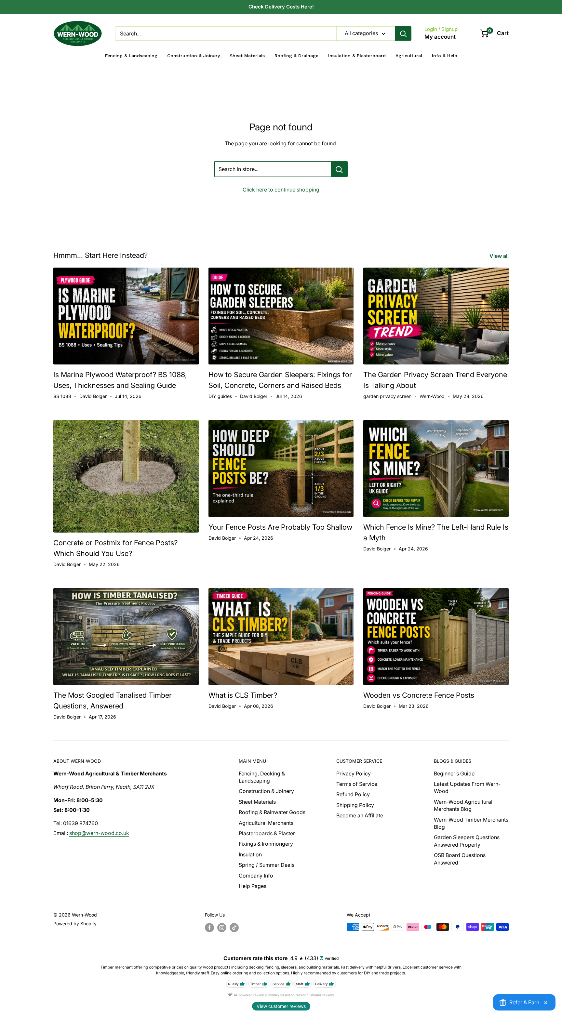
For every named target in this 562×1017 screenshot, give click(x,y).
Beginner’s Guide (454, 773)
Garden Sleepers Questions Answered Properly (467, 841)
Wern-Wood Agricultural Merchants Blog (463, 805)
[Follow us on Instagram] (221, 927)
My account (440, 36)
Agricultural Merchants (266, 823)
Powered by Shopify (75, 923)
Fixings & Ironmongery (266, 843)
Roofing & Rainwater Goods (272, 812)
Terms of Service (356, 784)
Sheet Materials (257, 802)
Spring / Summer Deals (266, 865)
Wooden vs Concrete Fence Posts (418, 695)
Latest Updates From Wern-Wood (467, 787)
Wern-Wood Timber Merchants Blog (471, 823)
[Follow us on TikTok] (234, 927)
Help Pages (252, 886)
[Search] (403, 33)
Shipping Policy (355, 805)
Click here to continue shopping (281, 189)
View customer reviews (281, 1006)
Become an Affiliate (359, 815)
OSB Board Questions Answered (460, 858)
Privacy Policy (353, 773)
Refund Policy (353, 794)
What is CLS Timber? (242, 695)
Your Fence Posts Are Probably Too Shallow (280, 527)
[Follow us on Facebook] (209, 927)
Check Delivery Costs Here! (281, 7)
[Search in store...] (339, 169)
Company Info (256, 875)
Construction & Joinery (266, 791)
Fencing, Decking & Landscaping (262, 777)
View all (499, 256)
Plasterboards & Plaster (267, 833)
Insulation (250, 854)
